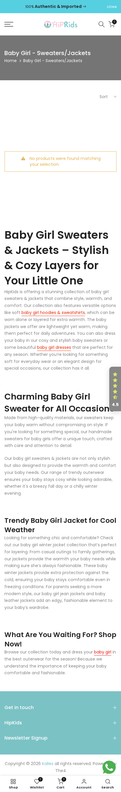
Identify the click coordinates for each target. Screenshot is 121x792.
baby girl (102, 652)
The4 (60, 771)
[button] (115, 389)
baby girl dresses (54, 347)
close (112, 6)
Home (10, 61)
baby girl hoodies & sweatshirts (53, 312)
